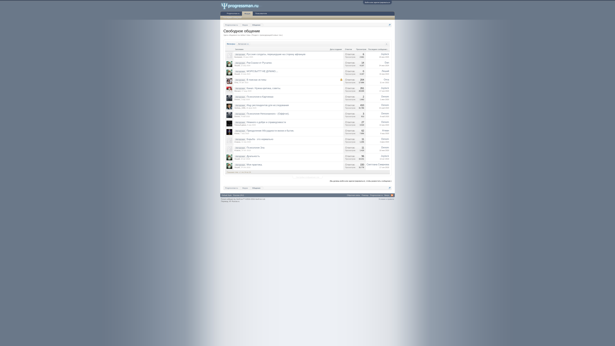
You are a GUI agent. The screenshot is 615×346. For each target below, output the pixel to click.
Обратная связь (353, 195)
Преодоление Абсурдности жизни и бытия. (270, 130)
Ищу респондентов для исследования (268, 105)
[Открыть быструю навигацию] (390, 25)
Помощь (365, 195)
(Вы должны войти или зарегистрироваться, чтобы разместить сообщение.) (361, 181)
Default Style (227, 195)
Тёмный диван (240, 125)
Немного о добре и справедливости (266, 122)
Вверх (386, 195)
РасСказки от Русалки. (259, 63)
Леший (237, 65)
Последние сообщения (232, 18)
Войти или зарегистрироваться (377, 2)
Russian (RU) (238, 195)
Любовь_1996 (239, 108)
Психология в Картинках (260, 96)
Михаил (237, 91)
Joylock (385, 54)
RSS (392, 195)
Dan (387, 62)
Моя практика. (254, 164)
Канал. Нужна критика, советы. (264, 88)
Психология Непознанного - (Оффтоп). (268, 113)
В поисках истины (256, 79)
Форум (247, 14)
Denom (237, 99)
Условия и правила (386, 199)
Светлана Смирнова (378, 164)
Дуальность (253, 156)
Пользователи (261, 13)
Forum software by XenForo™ (243, 199)
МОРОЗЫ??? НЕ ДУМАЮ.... (262, 71)
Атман (236, 133)
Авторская (243, 44)
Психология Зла (255, 147)
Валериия (238, 57)
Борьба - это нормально (260, 139)
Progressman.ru (233, 13)
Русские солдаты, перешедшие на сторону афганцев (276, 54)
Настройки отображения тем (307, 177)
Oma (236, 82)
